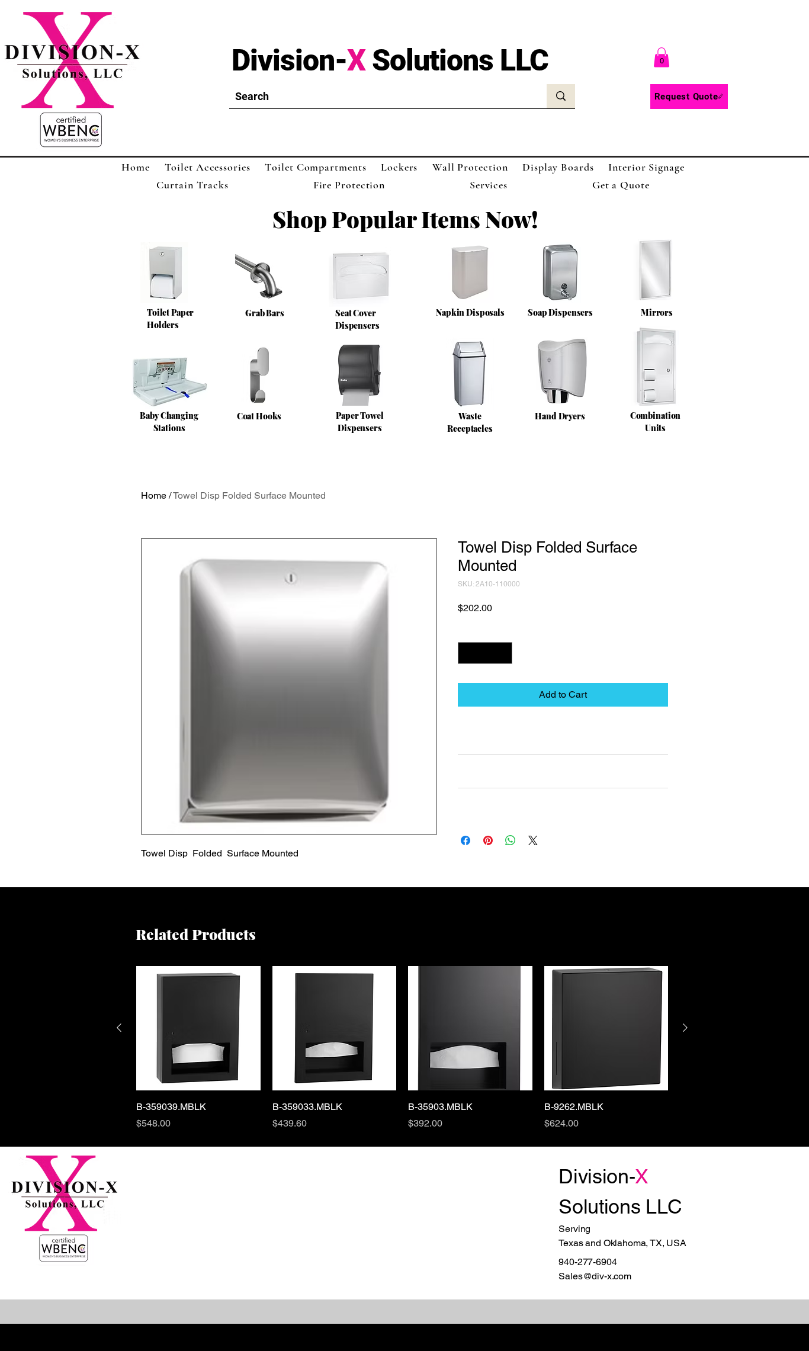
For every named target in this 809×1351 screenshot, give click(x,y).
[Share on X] (533, 840)
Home (153, 495)
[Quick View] (198, 1028)
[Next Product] (685, 1028)
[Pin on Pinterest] (488, 840)
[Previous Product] (119, 1028)
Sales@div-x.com (594, 1276)
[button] (661, 57)
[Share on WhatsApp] (510, 840)
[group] (402, 1048)
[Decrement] (467, 653)
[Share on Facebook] (465, 840)
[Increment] (503, 653)
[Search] (561, 96)
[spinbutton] (485, 653)
